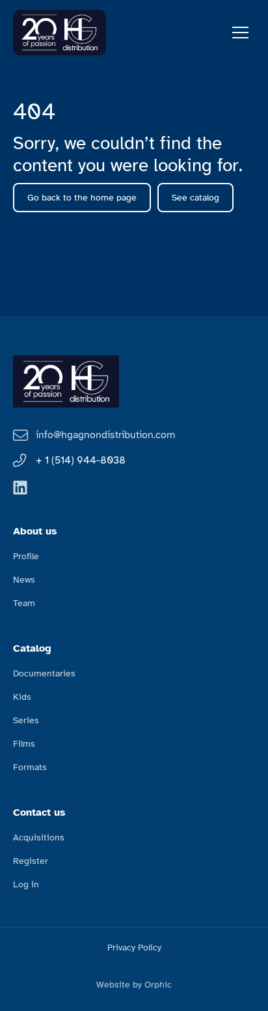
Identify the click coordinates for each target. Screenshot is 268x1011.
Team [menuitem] (24, 603)
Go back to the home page (82, 197)
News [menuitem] (24, 579)
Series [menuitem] (26, 720)
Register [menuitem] (30, 860)
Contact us (39, 812)
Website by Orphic (134, 984)
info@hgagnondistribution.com (105, 434)
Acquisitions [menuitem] (38, 837)
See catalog (195, 197)
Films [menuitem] (24, 743)
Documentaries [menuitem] (44, 673)
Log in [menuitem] (26, 884)
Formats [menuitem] (30, 767)
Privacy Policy (134, 947)
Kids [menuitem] (22, 696)
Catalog (32, 648)
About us (35, 531)
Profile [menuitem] (26, 556)
